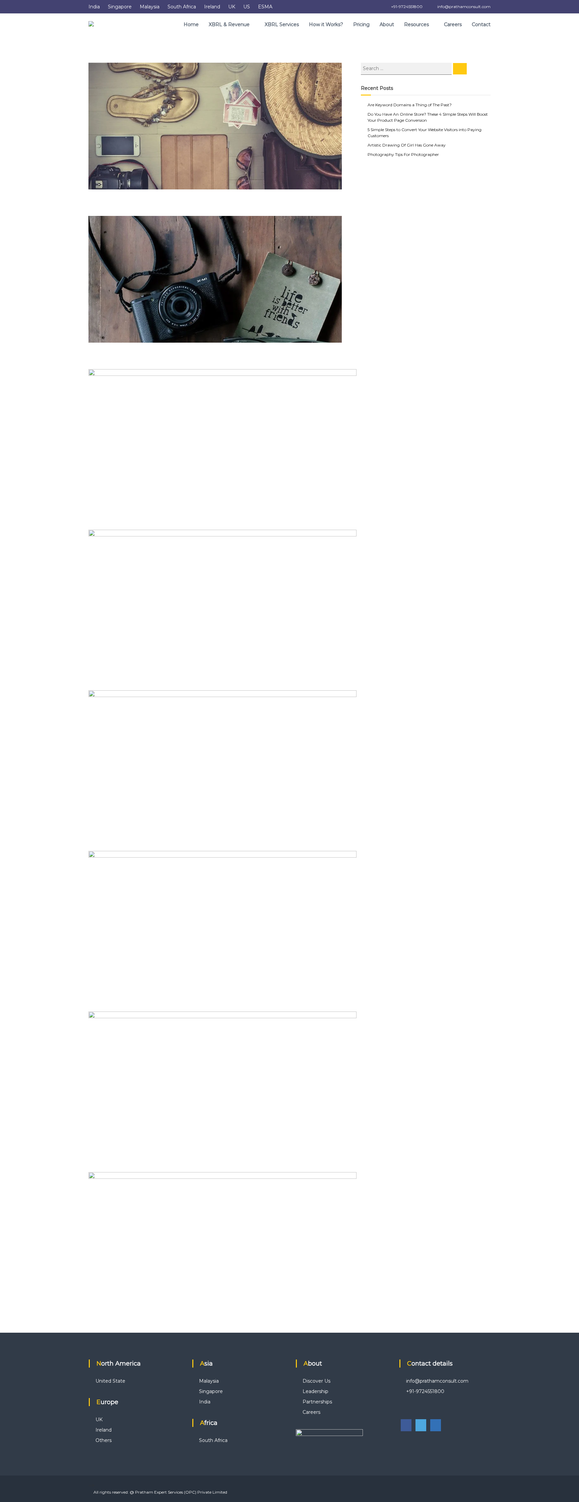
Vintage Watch (111, 1163)
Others (103, 1440)
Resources (416, 24)
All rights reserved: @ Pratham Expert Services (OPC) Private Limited (160, 1492)
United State (110, 1381)
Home (191, 24)
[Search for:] (407, 68)
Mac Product (107, 681)
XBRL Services (282, 24)
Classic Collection (114, 207)
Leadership (315, 1391)
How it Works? (326, 24)
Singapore (120, 7)
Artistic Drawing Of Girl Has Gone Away (407, 145)
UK (231, 7)
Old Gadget (105, 842)
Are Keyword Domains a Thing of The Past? (410, 104)
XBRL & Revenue (229, 24)
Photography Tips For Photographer (403, 154)
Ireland (212, 7)
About (387, 24)
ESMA (265, 7)
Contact (481, 24)
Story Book (104, 1324)
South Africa (182, 7)
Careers (453, 24)
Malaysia (149, 7)
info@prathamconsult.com (464, 6)
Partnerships (317, 1402)
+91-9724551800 (406, 6)
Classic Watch (109, 521)
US (246, 7)
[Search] (460, 68)
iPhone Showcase (115, 1002)
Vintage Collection (116, 360)
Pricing (361, 24)
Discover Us (316, 1381)
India (94, 7)
